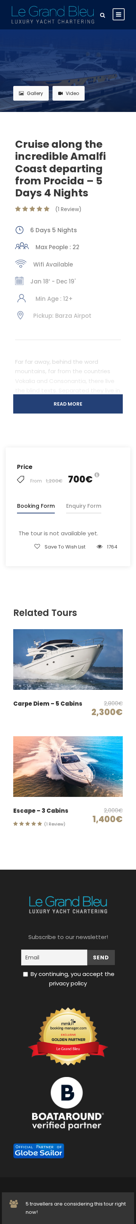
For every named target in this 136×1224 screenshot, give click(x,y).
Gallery (35, 93)
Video (72, 93)
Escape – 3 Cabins (40, 811)
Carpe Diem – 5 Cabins (47, 704)
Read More (68, 404)
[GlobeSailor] (38, 1150)
